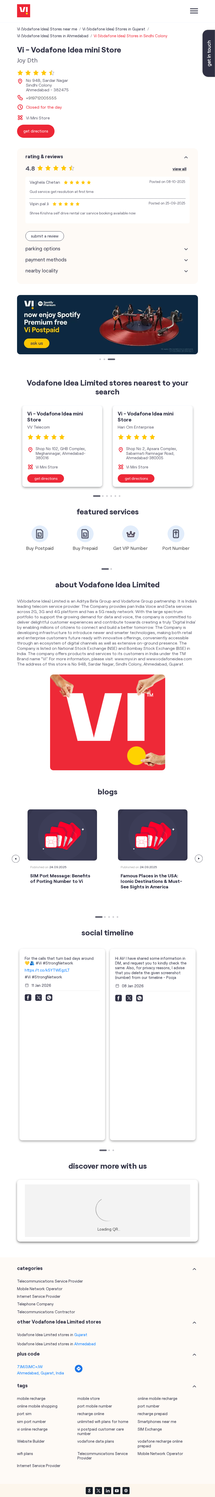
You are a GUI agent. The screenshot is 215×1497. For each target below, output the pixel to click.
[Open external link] (208, 75)
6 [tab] (120, 496)
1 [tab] (100, 360)
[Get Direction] (78, 1371)
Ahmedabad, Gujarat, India (40, 1373)
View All (179, 168)
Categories (29, 1268)
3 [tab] (109, 360)
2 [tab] (105, 360)
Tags (22, 1385)
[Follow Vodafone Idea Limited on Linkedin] (107, 1490)
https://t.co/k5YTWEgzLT (47, 970)
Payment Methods (46, 259)
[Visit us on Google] (89, 1490)
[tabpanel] (107, 324)
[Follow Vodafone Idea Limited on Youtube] (117, 1490)
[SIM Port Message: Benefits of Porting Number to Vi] (62, 835)
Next (199, 859)
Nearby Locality (41, 270)
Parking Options (42, 248)
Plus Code (28, 1354)
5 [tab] (116, 496)
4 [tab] (111, 496)
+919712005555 (41, 98)
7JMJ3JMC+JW (30, 1366)
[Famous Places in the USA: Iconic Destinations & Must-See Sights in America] (152, 835)
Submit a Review (44, 236)
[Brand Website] (126, 1490)
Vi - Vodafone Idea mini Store (55, 416)
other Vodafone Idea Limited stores (59, 1322)
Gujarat (80, 1334)
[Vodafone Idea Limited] (23, 11)
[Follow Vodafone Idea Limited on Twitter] (98, 1490)
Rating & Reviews (44, 156)
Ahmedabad (85, 1343)
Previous (16, 859)
